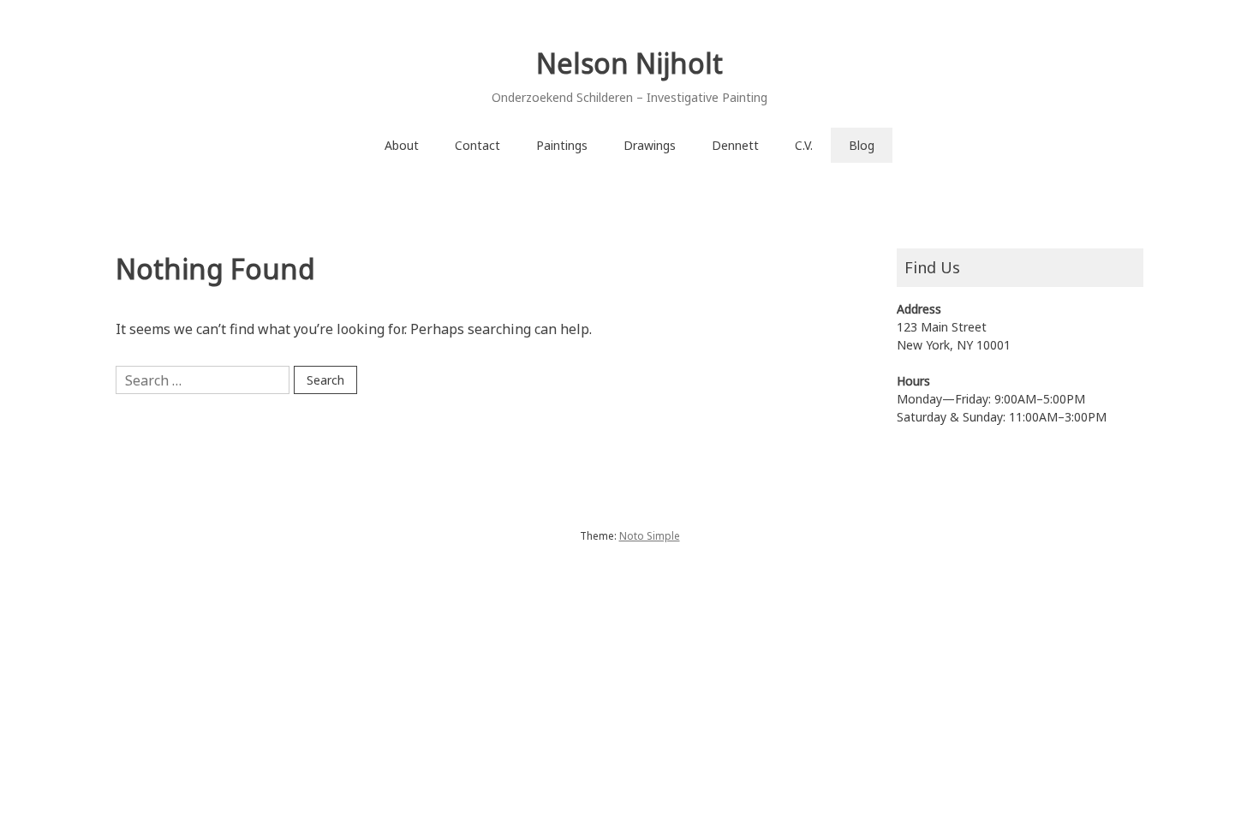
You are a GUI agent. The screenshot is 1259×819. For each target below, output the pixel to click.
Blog (861, 145)
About (402, 145)
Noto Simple (649, 536)
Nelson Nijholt (629, 63)
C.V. (804, 145)
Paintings (562, 145)
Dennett (735, 145)
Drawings (650, 145)
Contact (477, 145)
